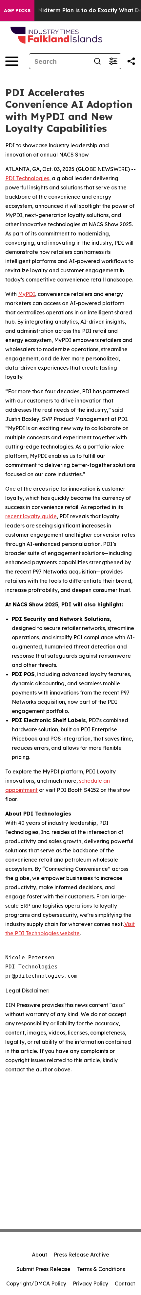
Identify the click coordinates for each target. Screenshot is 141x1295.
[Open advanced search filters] (113, 61)
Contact (125, 1283)
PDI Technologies (27, 178)
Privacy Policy (90, 1283)
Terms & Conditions (101, 1269)
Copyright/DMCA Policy (36, 1283)
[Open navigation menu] (11, 61)
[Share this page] (131, 61)
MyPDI (26, 294)
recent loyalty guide (31, 516)
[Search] (97, 61)
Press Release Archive (81, 1254)
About (39, 1254)
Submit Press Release (43, 1269)
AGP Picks (17, 10)
